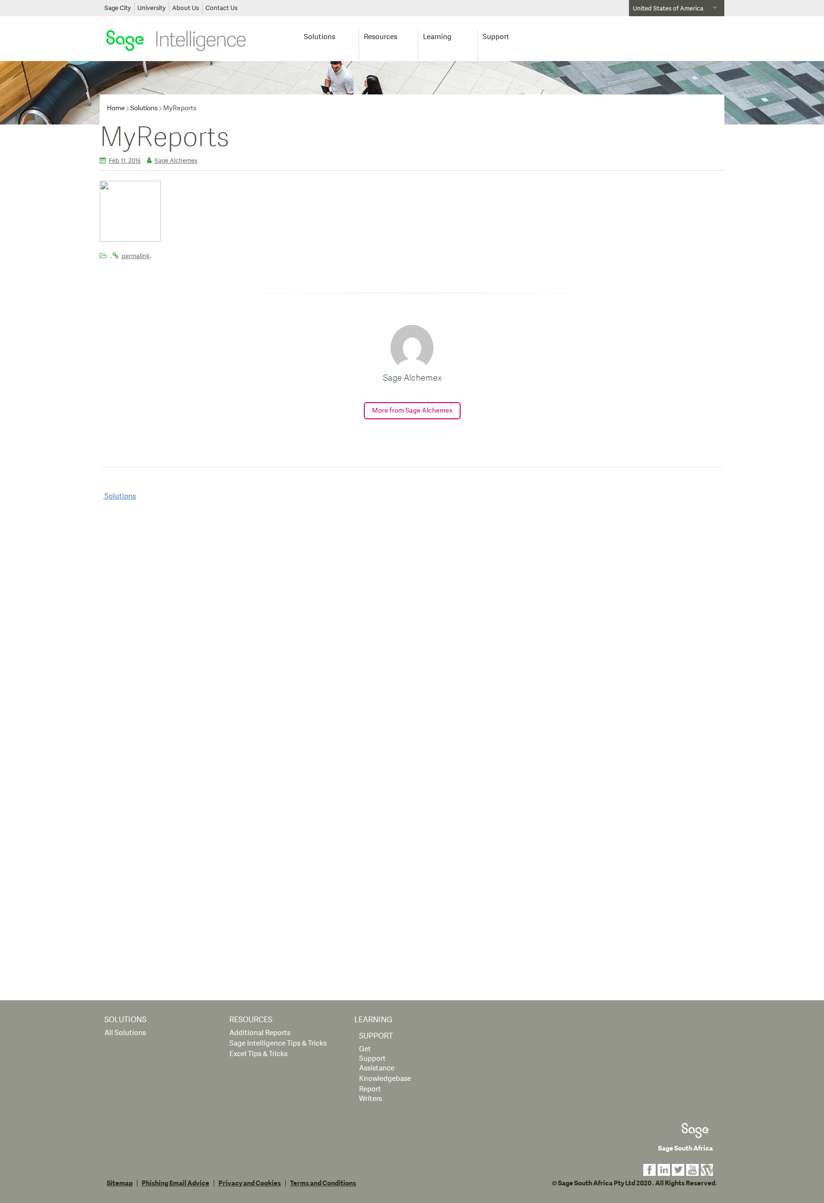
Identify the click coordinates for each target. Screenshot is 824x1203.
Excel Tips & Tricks (258, 1054)
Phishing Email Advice (175, 1183)
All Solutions (125, 1033)
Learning (437, 37)
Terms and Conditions (323, 1183)
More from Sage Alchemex (412, 410)
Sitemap (120, 1183)
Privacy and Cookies (249, 1183)
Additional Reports (259, 1033)
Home (116, 108)
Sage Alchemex (175, 160)
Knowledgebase (385, 1079)
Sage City (117, 8)
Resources (380, 37)
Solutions (319, 37)
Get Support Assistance (376, 1058)
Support (496, 37)
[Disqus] (412, 631)
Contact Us (221, 8)
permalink (136, 256)
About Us (185, 8)
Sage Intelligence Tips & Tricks (278, 1043)
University (151, 8)
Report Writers (370, 1094)
